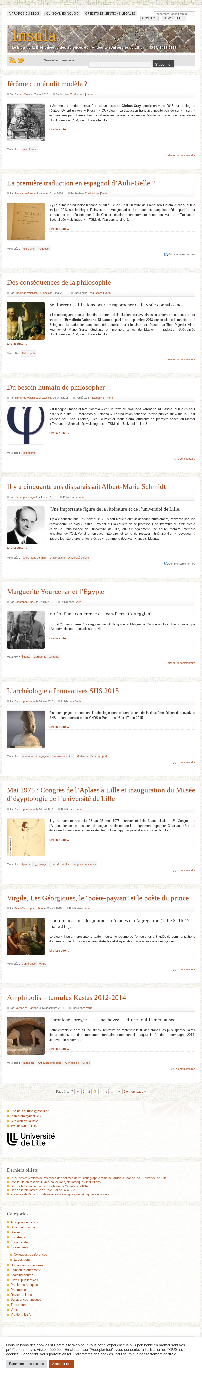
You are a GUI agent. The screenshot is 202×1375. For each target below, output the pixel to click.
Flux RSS (12, 60)
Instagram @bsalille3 (26, 1116)
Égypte (26, 656)
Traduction (43, 248)
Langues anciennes (84, 864)
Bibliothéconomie (23, 1227)
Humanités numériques (27, 1265)
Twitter (20, 60)
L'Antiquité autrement (26, 1270)
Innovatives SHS (63, 756)
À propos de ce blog (25, 1222)
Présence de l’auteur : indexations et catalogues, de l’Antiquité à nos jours (60, 1194)
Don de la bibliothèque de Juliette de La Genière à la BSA (49, 1186)
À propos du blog (24, 13)
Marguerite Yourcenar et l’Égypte (55, 591)
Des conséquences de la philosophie (59, 282)
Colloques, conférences (30, 1254)
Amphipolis (28, 1062)
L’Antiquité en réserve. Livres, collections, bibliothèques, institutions (56, 1182)
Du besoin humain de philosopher (56, 387)
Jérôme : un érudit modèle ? (47, 84)
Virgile (42, 963)
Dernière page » (135, 1091)
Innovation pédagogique (36, 756)
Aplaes (26, 864)
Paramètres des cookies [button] (26, 1364)
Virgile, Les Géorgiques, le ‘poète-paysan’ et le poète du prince (98, 898)
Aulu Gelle (28, 248)
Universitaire (57, 557)
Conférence (29, 963)
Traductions (77, 94)
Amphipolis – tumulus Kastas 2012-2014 (66, 997)
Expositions (22, 1259)
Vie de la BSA (21, 1314)
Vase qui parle (99, 756)
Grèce (86, 1062)
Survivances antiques (26, 1299)
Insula (34, 35)
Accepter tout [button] (61, 1364)
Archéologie (72, 1062)
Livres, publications (24, 1280)
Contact (149, 18)
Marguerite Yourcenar (46, 656)
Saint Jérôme (29, 149)
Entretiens (18, 1237)
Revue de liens (21, 1295)
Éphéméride (19, 1242)
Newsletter (174, 18)
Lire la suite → (59, 129)
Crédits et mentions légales (110, 13)
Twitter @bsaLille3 (24, 1126)
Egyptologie (40, 864)
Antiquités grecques (50, 1062)
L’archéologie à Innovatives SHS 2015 (63, 691)
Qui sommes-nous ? (62, 13)
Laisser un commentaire (180, 155)
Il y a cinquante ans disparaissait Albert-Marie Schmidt (86, 486)
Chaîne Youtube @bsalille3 (30, 1111)
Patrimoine (18, 1290)
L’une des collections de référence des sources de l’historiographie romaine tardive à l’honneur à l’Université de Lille (89, 1178)
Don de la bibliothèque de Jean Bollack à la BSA (43, 1190)
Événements (20, 1247)
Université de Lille (78, 557)
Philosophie (28, 353)
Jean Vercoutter (59, 864)
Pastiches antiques (24, 1285)
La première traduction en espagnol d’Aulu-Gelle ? (81, 183)
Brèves (16, 1232)
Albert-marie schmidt (34, 557)
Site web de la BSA (24, 1121)
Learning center (22, 1275)
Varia (90, 94)
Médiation (82, 756)
